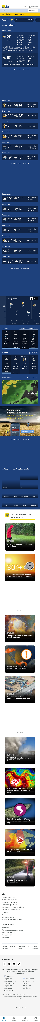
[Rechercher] (25, 7)
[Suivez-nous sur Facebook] (4, 964)
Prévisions (32, 11)
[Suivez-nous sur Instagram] (9, 964)
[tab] (31, 298)
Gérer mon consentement (11, 910)
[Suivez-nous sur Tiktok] (19, 964)
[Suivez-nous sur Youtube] (14, 964)
